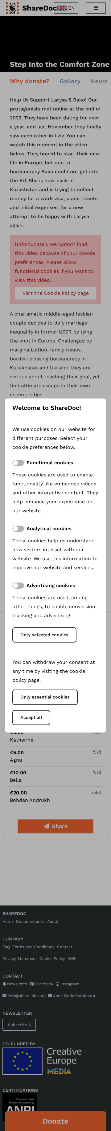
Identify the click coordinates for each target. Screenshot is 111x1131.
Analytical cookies (49, 528)
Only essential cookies (45, 697)
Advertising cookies (51, 585)
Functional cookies (50, 463)
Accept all (31, 717)
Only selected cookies (44, 634)
